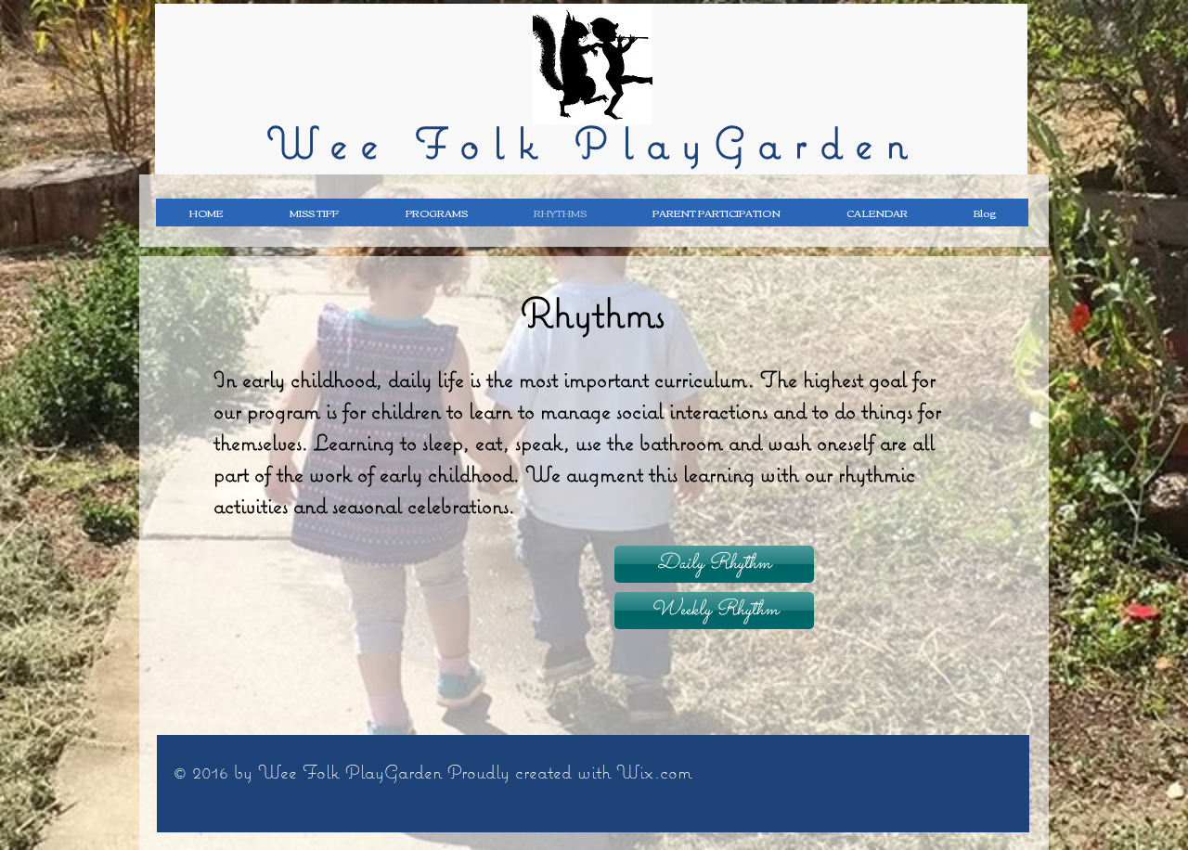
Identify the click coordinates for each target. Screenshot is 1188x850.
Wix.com (653, 771)
